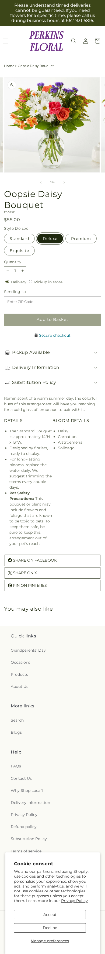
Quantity (12, 261)
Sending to (23, 292)
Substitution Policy (29, 838)
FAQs (16, 766)
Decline (50, 927)
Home (9, 66)
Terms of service (26, 851)
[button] (74, 41)
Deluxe (50, 238)
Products (19, 674)
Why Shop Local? (27, 790)
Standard (19, 238)
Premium (81, 238)
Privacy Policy (74, 900)
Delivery (19, 282)
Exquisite (19, 250)
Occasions (20, 662)
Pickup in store (48, 282)
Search (17, 720)
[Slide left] (41, 182)
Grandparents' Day (28, 650)
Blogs (16, 732)
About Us (19, 686)
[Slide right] (64, 182)
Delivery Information (30, 802)
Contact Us (21, 778)
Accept (50, 914)
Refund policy (24, 826)
